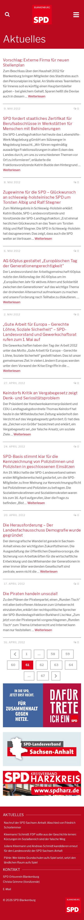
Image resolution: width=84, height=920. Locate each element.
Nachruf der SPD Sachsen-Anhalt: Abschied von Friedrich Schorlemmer (39, 825)
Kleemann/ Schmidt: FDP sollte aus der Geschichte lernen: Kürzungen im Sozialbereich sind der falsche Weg (40, 837)
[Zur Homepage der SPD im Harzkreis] (42, 783)
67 (43, 676)
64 (71, 665)
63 (56, 665)
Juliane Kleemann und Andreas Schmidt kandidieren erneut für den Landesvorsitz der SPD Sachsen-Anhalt (41, 848)
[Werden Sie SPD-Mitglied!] (42, 705)
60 (13, 665)
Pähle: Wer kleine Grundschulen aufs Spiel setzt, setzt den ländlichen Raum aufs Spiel (40, 860)
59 (67, 654)
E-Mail (7, 889)
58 (53, 654)
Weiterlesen (36, 96)
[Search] (7, 14)
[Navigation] (76, 14)
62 (42, 665)
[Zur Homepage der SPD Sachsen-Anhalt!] (42, 749)
